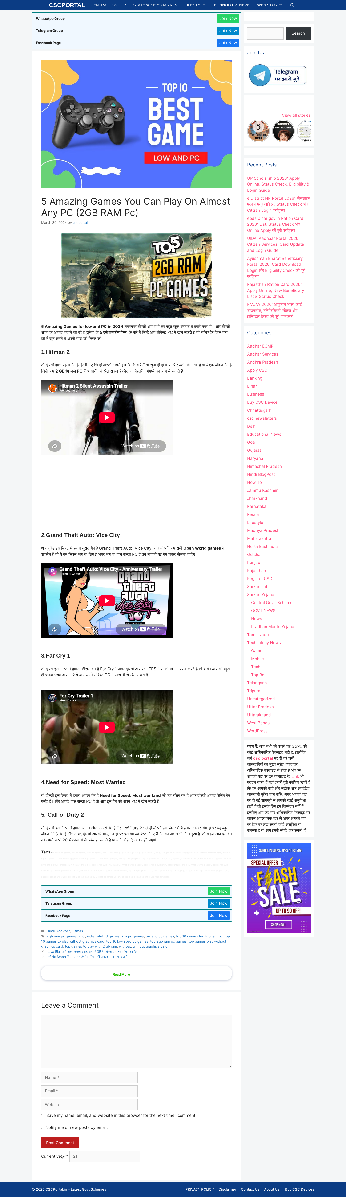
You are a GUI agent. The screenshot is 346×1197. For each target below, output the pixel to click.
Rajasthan (256, 570)
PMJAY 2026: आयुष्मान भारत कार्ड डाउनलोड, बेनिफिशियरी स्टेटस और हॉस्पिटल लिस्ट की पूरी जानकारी (274, 310)
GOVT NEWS (263, 610)
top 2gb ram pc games (168, 941)
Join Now (228, 18)
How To (254, 482)
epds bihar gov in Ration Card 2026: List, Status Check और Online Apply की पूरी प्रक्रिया (275, 224)
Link (295, 776)
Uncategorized (261, 698)
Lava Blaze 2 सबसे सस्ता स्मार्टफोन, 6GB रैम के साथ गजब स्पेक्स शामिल (92, 951)
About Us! (272, 1189)
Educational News (264, 434)
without (125, 946)
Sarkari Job (258, 586)
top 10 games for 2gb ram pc (199, 936)
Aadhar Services (262, 354)
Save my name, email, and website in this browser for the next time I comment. (121, 1115)
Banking (254, 378)
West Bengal (259, 723)
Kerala (253, 514)
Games (77, 931)
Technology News (231, 5)
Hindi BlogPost (58, 931)
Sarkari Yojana (260, 594)
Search (298, 33)
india (90, 936)
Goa (251, 442)
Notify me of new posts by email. (76, 1127)
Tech (255, 666)
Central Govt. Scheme (272, 602)
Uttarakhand (259, 714)
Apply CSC (257, 370)
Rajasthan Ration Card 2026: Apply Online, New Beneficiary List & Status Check (275, 290)
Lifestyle (195, 5)
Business (255, 394)
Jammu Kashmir (262, 490)
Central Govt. (106, 5)
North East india (262, 546)
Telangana (257, 682)
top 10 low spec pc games (127, 941)
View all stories (296, 115)
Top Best (259, 674)
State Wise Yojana (152, 5)
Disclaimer (227, 1189)
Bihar (252, 386)
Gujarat (254, 450)
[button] (292, 5)
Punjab (253, 562)
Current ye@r (54, 1156)
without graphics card (150, 946)
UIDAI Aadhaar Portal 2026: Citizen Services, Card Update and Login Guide (275, 244)
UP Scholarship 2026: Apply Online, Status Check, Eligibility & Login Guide (278, 184)
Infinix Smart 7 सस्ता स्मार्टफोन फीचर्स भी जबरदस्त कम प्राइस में (87, 957)
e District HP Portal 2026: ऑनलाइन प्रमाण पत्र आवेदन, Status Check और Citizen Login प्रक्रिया (278, 204)
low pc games (132, 936)
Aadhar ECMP (260, 346)
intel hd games (108, 936)
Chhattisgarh (259, 410)
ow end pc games (160, 936)
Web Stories (270, 5)
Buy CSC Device (262, 402)
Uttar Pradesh (260, 706)
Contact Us (250, 1189)
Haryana (255, 458)
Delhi (252, 426)
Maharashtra (259, 538)
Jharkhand (257, 498)
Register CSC (259, 578)
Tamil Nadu (258, 634)
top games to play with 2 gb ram (91, 946)
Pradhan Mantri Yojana (272, 626)
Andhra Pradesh (262, 362)
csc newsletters (262, 418)
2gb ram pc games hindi (66, 936)
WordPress (257, 731)
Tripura (253, 690)
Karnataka (256, 506)
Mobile (257, 658)
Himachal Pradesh (264, 466)
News (256, 618)
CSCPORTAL (67, 5)
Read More (121, 974)
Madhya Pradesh (263, 530)
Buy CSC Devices (299, 1189)
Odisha (254, 554)
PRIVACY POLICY (199, 1189)
